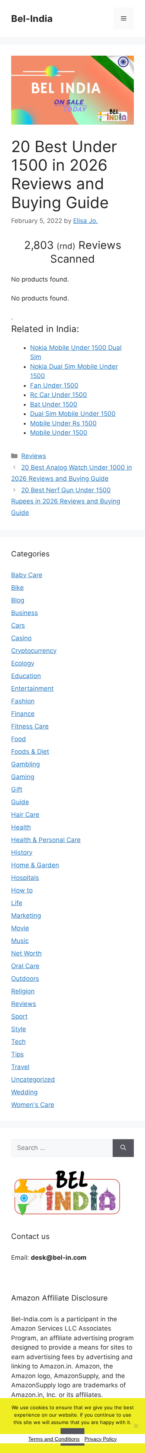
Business (24, 613)
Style (18, 1029)
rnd (65, 246)
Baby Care (26, 575)
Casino (21, 638)
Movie (20, 928)
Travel (20, 1067)
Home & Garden (35, 865)
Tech (18, 1041)
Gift (16, 789)
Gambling (25, 764)
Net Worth (26, 953)
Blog (17, 600)
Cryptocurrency (34, 650)
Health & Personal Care (46, 840)
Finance (23, 713)
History (21, 852)
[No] (135, 1425)
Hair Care (25, 814)
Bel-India (32, 18)
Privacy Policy (100, 1439)
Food (18, 739)
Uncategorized (33, 1079)
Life (16, 903)
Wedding (24, 1092)
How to (22, 890)
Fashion (23, 701)
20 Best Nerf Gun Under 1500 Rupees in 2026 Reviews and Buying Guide (65, 501)
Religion (23, 991)
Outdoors (25, 978)
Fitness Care (30, 726)
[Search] (123, 1148)
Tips (17, 1054)
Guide (20, 802)
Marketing (26, 915)
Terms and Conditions (54, 1439)
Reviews (33, 456)
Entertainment (32, 688)
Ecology (22, 663)
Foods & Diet (30, 751)
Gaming (22, 776)
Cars (18, 625)
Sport (19, 1016)
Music (20, 940)
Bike (17, 587)
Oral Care (25, 966)
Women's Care (32, 1104)
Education (26, 676)
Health (21, 827)
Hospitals (25, 877)
